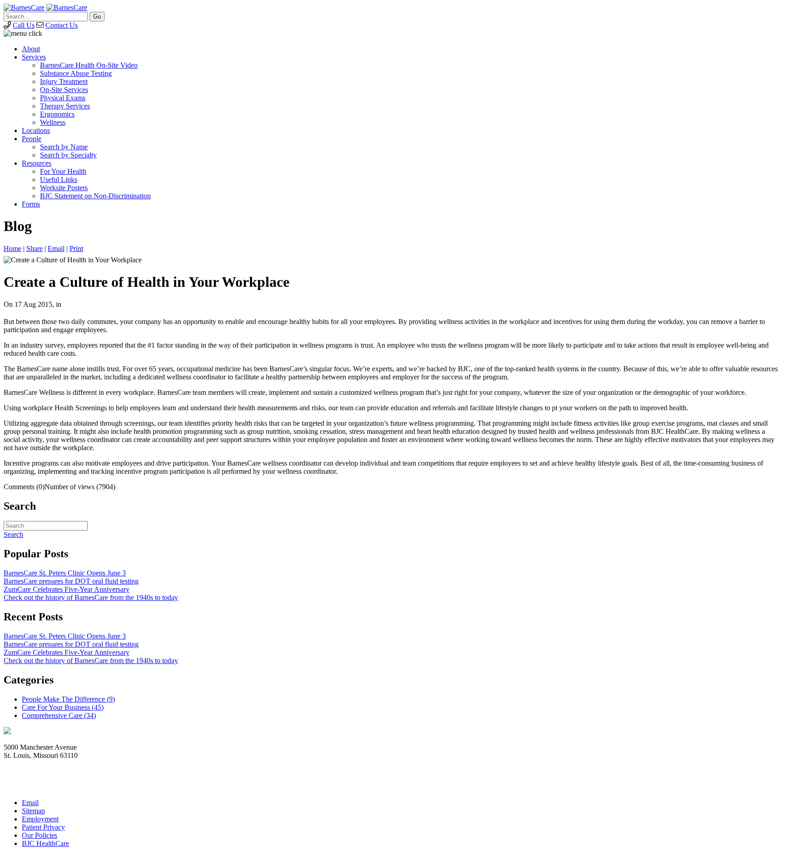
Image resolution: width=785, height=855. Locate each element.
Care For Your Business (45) (63, 707)
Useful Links (58, 179)
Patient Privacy (43, 827)
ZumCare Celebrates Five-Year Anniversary (66, 589)
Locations (36, 130)
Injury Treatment (64, 81)
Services (34, 57)
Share (34, 248)
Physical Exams (62, 98)
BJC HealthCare (45, 843)
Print (76, 248)
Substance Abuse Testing (76, 73)
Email (56, 248)
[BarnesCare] (24, 7)
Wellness (52, 122)
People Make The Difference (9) (68, 699)
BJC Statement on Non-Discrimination (95, 196)
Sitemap (33, 811)
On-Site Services (64, 89)
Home (12, 248)
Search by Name (64, 147)
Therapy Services (65, 106)
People (31, 138)
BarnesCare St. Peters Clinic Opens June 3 (65, 573)
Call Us (24, 25)
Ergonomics (57, 114)
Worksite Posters (64, 188)
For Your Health (63, 171)
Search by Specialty (68, 155)
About (31, 49)
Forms (31, 204)
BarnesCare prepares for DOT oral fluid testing (71, 581)
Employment (40, 819)
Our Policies (39, 835)
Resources (36, 163)
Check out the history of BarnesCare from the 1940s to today (91, 597)
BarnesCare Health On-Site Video (89, 65)
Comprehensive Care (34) (59, 715)
